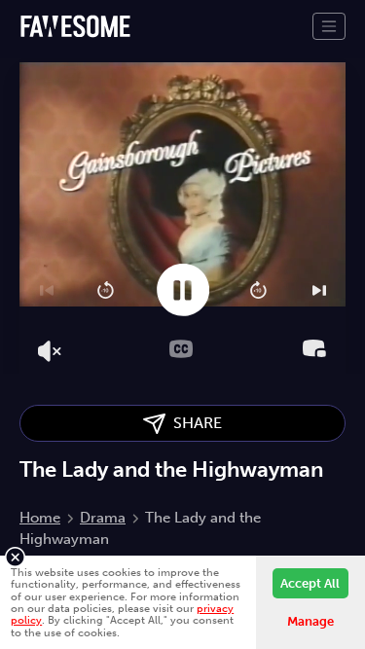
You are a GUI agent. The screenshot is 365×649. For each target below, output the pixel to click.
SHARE (193, 423)
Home (39, 517)
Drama (103, 517)
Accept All (310, 583)
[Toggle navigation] (329, 26)
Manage (310, 621)
